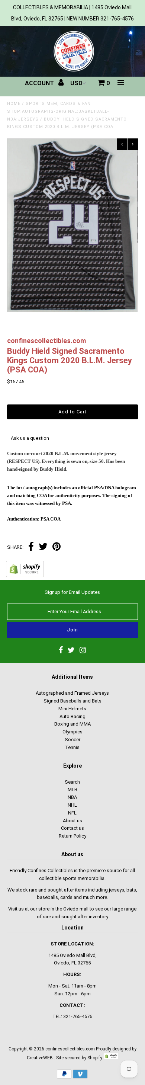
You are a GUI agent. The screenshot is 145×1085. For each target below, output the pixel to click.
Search (72, 782)
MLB (72, 789)
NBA (72, 797)
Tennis (72, 747)
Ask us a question (30, 438)
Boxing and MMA (72, 724)
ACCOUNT (40, 83)
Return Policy (72, 836)
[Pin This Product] (56, 547)
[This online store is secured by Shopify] (25, 575)
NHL (72, 805)
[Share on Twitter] (43, 547)
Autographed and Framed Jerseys (72, 693)
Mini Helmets (72, 708)
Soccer (72, 739)
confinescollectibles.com (70, 1049)
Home (13, 103)
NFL (72, 813)
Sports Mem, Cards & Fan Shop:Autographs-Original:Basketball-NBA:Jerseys (58, 111)
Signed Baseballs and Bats (73, 701)
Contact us (72, 828)
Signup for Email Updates (72, 592)
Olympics (72, 731)
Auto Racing (72, 716)
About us (72, 820)
